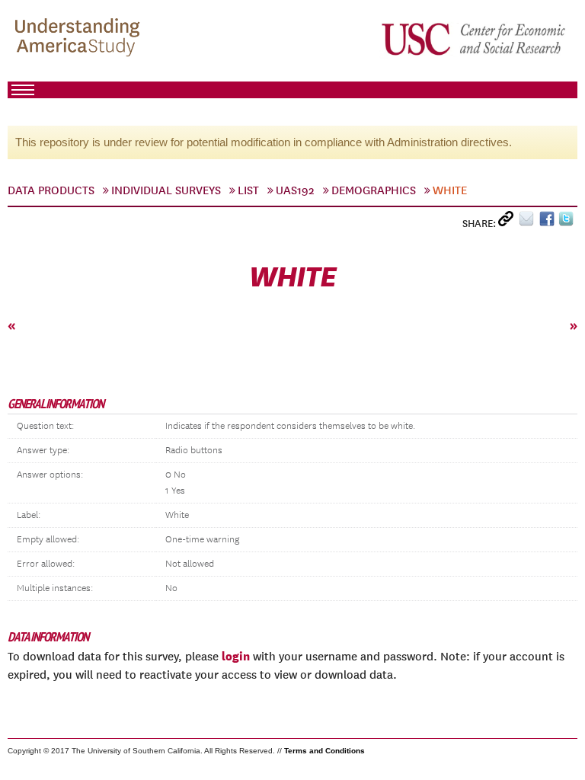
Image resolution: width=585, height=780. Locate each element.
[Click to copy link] (508, 222)
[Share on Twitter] (567, 222)
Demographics (373, 190)
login (236, 656)
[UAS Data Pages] (80, 38)
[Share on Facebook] (548, 222)
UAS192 (295, 190)
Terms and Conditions (324, 750)
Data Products (51, 190)
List (248, 190)
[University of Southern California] (474, 38)
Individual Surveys (166, 190)
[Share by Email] (529, 222)
